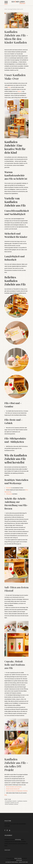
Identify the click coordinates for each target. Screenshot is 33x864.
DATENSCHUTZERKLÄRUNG (12, 862)
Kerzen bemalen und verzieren (13, 786)
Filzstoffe (8, 487)
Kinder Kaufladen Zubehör (11, 804)
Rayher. (19, 91)
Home (5, 9)
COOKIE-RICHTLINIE (23, 862)
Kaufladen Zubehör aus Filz (12, 802)
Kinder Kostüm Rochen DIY (13, 788)
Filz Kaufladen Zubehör (11, 801)
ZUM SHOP (7, 850)
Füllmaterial (9, 494)
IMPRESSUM (19, 860)
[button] (11, 106)
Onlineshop (18, 839)
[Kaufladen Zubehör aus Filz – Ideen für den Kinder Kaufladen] (16, 20)
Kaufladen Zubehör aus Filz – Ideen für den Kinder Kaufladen (16, 37)
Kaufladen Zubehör (22, 801)
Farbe (9, 87)
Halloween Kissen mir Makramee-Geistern (16, 791)
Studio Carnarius (18, 858)
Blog (5, 795)
